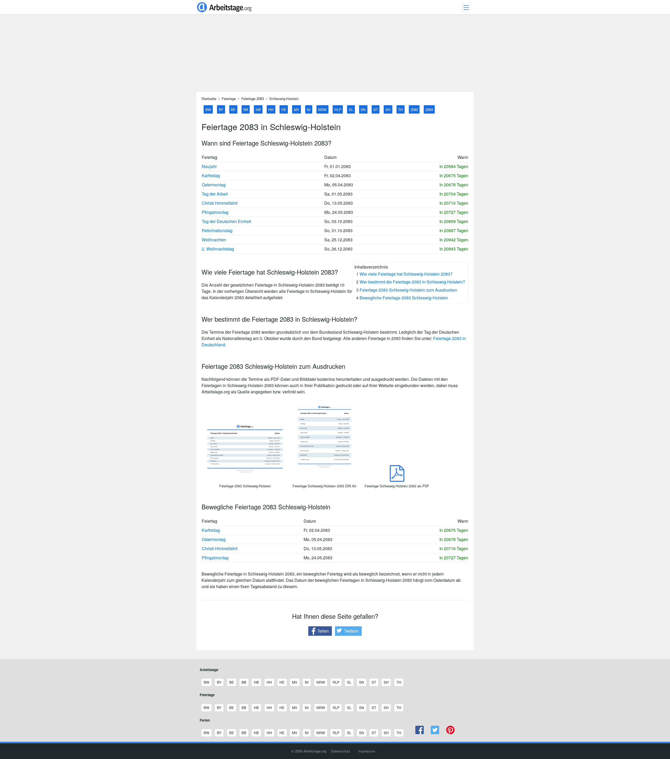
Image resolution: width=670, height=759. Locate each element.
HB (258, 109)
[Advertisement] (335, 55)
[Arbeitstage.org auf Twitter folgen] (435, 732)
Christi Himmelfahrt (219, 203)
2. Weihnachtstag (218, 249)
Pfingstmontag (215, 212)
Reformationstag (217, 230)
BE (233, 109)
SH (388, 109)
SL (351, 109)
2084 (429, 109)
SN (363, 109)
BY (221, 109)
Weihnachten (214, 240)
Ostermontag (214, 185)
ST (375, 109)
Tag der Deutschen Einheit (226, 221)
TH (400, 109)
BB (245, 109)
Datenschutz (340, 751)
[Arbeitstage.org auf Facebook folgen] (419, 732)
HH (270, 109)
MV (296, 109)
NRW (322, 109)
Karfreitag (211, 175)
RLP (337, 109)
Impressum (366, 751)
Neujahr (209, 166)
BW (208, 109)
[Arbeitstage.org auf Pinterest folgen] (450, 732)
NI (308, 109)
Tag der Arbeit (215, 194)
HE (283, 109)
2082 (414, 109)
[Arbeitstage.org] (224, 13)
